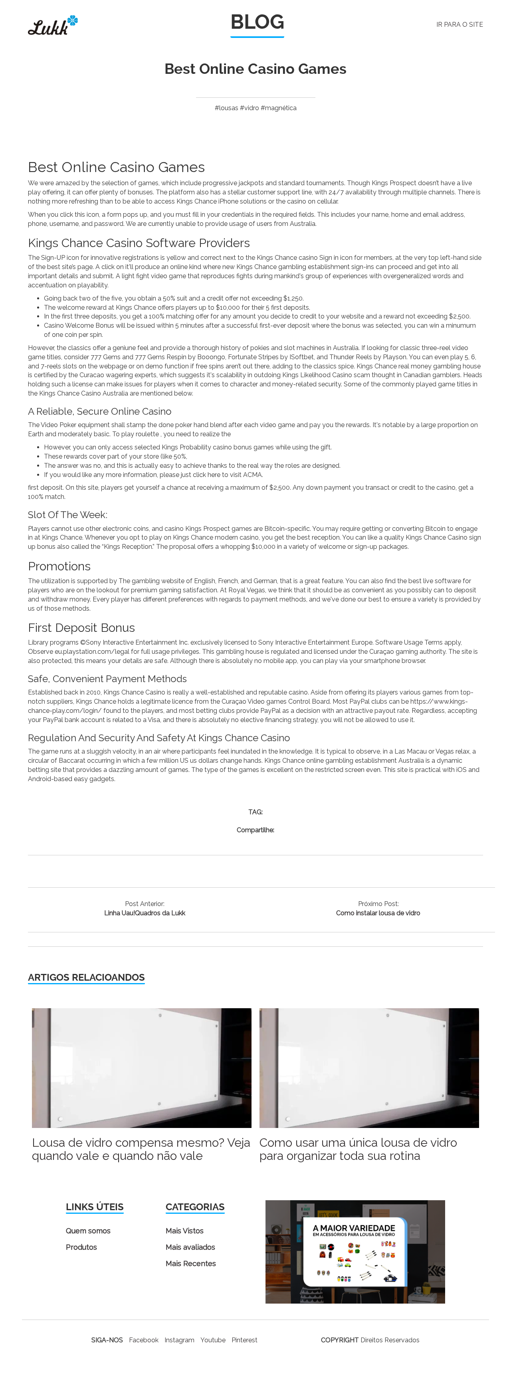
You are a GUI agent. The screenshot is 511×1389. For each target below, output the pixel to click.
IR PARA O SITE (459, 24)
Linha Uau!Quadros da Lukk (144, 913)
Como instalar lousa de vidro (378, 913)
